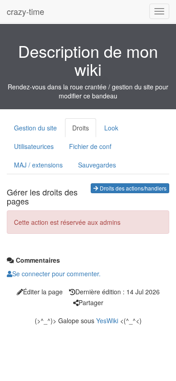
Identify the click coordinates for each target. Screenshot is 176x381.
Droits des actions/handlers (132, 188)
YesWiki (107, 320)
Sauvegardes (97, 164)
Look (111, 127)
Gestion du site (35, 127)
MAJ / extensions (38, 164)
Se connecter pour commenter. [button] (56, 273)
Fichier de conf (90, 146)
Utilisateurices (34, 146)
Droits (80, 127)
